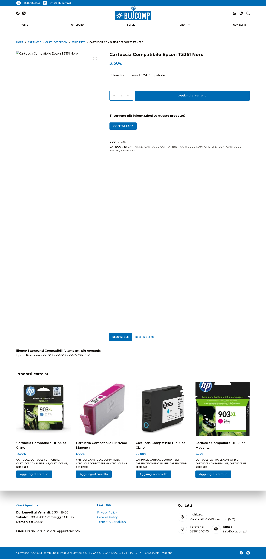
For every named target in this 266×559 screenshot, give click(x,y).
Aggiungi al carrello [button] (34, 474)
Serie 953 (141, 467)
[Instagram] (24, 13)
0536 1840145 (199, 531)
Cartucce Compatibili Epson (202, 146)
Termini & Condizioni (111, 522)
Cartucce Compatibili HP (32, 463)
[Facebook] (18, 13)
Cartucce (135, 146)
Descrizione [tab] (120, 337)
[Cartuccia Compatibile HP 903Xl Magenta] (222, 409)
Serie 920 (82, 467)
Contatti (239, 24)
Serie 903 (22, 467)
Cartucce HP (58, 463)
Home (24, 24)
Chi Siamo (77, 24)
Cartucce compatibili (161, 146)
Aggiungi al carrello (192, 95)
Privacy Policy (107, 512)
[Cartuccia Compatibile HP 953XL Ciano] (163, 409)
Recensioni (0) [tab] (144, 337)
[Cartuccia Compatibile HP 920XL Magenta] (103, 409)
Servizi (131, 24)
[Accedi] (241, 13)
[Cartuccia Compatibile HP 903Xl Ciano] (43, 409)
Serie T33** (129, 150)
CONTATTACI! (123, 126)
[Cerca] (248, 13)
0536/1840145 (32, 2)
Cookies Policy (107, 517)
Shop (183, 24)
